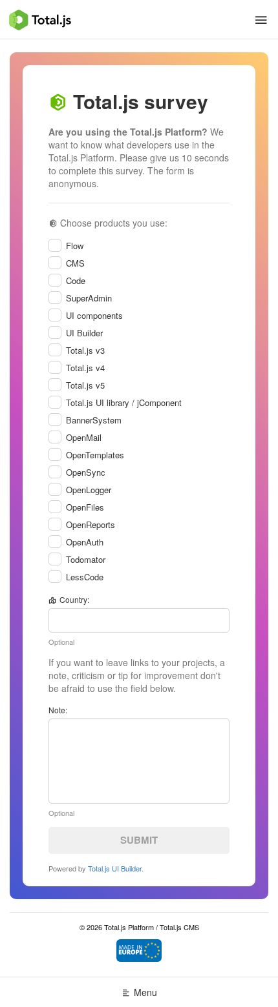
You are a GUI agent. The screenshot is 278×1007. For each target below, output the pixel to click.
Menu (145, 992)
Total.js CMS (179, 927)
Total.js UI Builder (115, 868)
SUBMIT (139, 840)
